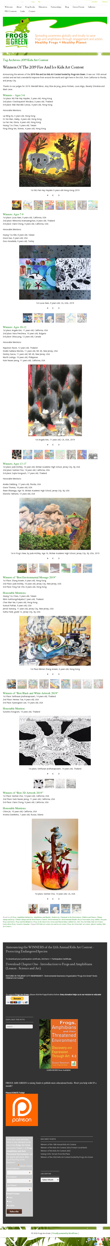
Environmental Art (54, 919)
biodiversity (56, 917)
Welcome (9, 7)
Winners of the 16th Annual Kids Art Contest (58, 1144)
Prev (53, 195)
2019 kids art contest (43, 924)
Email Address (19, 1168)
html (10, 1197)
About (18, 7)
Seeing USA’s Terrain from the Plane (55, 1154)
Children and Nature (89, 917)
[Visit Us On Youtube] (107, 1241)
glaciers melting (96, 924)
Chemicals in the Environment (70, 917)
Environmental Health (69, 919)
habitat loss (72, 922)
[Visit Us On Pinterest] (102, 1241)
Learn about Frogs (9, 924)
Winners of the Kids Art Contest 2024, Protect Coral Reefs (64, 1148)
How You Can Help (84, 922)
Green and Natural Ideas (59, 922)
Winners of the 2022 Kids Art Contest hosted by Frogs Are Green (67, 1157)
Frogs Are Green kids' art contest (78, 924)
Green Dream (78, 7)
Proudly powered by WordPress (64, 1233)
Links (22, 11)
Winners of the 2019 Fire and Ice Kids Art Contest (43, 67)
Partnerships (56, 7)
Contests (44, 919)
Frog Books (30, 7)
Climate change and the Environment (28, 919)
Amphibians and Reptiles (42, 917)
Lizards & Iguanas (23, 924)
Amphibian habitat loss (25, 917)
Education (43, 7)
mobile (11, 1205)
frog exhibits (95, 919)
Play (48, 195)
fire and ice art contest (58, 924)
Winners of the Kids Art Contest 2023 (55, 1151)
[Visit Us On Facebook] (89, 1241)
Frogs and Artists (9, 922)
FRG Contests (11, 11)
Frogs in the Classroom (41, 922)
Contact (32, 11)
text (10, 1201)
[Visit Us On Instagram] (98, 1241)
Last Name (19, 1185)
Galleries (91, 7)
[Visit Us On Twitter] (93, 1241)
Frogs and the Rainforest (24, 922)
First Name (19, 1177)
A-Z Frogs (12, 917)
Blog (67, 7)
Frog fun (103, 919)
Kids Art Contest (97, 922)
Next (59, 195)
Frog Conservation (83, 919)
